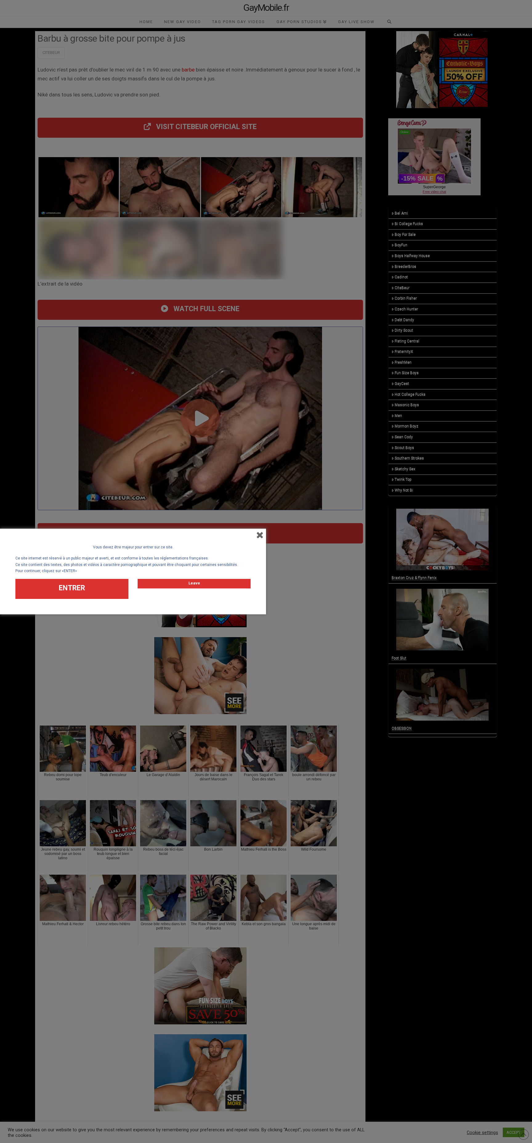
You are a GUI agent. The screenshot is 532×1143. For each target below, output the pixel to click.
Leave (194, 583)
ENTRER (72, 588)
